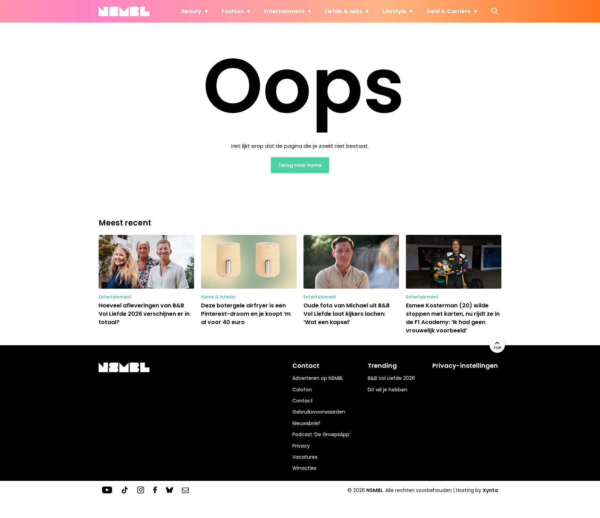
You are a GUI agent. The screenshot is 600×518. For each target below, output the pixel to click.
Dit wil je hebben (387, 389)
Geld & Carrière (448, 11)
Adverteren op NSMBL (317, 378)
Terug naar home (300, 165)
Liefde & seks (343, 11)
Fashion (233, 11)
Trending (382, 365)
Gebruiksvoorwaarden (318, 411)
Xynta (490, 490)
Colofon (302, 389)
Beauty (191, 11)
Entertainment (284, 11)
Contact (302, 400)
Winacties (304, 468)
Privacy (301, 445)
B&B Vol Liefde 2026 (391, 378)
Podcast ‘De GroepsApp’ (321, 434)
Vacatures (304, 456)
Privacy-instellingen (465, 365)
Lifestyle (394, 11)
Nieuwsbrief (306, 423)
